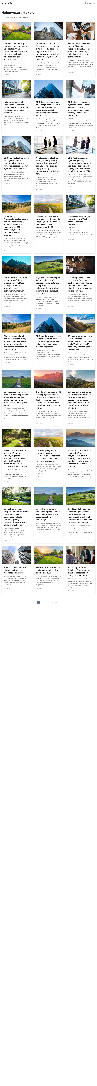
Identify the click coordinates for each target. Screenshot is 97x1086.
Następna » (55, 603)
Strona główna (90, 3)
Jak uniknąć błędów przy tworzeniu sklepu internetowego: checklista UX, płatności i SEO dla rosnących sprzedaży (48, 455)
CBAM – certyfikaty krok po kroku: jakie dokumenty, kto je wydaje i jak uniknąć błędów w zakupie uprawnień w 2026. (48, 221)
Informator (7, 3)
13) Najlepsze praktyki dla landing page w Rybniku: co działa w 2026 (48, 570)
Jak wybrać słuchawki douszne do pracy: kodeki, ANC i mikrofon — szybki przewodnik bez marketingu (48, 514)
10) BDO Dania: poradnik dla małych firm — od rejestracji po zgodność (15, 570)
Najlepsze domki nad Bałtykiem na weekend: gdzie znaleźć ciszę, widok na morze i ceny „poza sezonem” (16, 107)
